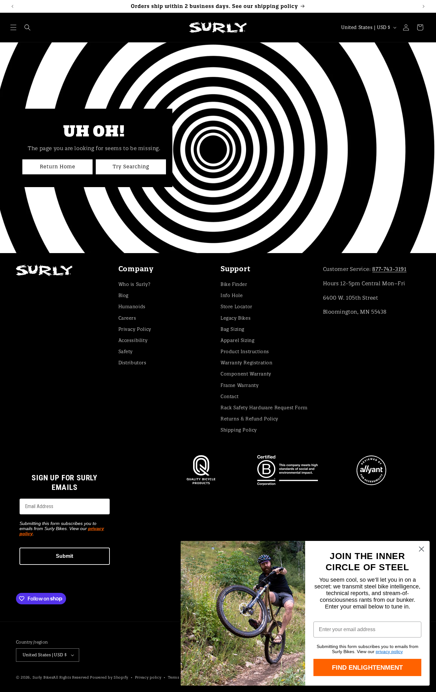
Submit (64, 556)
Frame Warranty (240, 385)
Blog (123, 295)
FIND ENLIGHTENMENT (367, 667)
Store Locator (236, 307)
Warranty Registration (247, 363)
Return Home (57, 167)
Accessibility (133, 340)
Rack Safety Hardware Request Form (264, 408)
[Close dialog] (421, 549)
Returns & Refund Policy (249, 419)
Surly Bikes (43, 677)
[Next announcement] (424, 6)
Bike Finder (234, 284)
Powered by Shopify (109, 677)
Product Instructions (245, 351)
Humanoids (132, 307)
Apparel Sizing (237, 340)
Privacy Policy (134, 329)
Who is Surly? (134, 284)
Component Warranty (246, 374)
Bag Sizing (232, 329)
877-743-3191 (389, 269)
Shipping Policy (239, 430)
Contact (229, 396)
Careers (127, 318)
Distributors (132, 363)
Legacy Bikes (236, 318)
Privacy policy (148, 677)
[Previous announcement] (12, 6)
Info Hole (232, 295)
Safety (125, 351)
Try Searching (131, 167)
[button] (13, 27)
